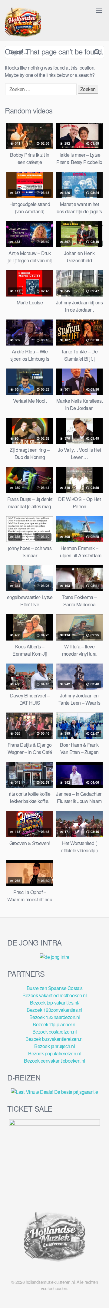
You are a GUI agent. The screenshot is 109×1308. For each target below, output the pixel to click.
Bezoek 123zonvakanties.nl (54, 1009)
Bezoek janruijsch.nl (54, 1046)
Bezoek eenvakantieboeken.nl (54, 1060)
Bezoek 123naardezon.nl (54, 1017)
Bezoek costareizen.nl (54, 1031)
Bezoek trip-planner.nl (54, 1024)
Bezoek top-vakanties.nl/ (54, 1002)
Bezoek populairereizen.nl (54, 1053)
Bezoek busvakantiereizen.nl (54, 1038)
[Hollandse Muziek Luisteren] (23, 23)
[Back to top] (98, 1294)
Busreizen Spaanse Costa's (55, 988)
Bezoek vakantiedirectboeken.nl (54, 995)
